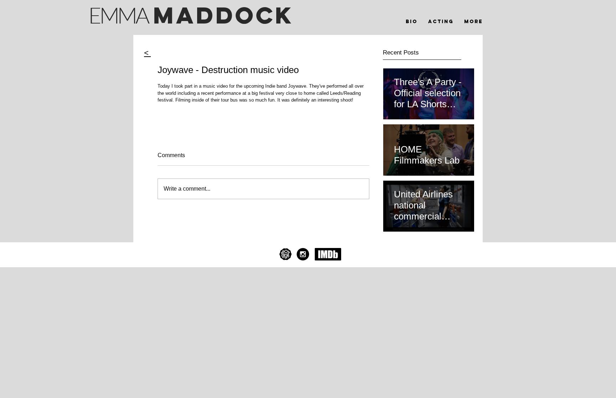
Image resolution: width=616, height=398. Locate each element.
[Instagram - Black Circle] (303, 254)
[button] (441, 21)
